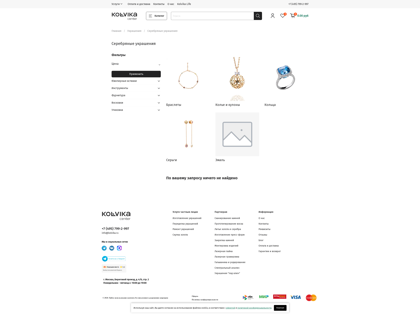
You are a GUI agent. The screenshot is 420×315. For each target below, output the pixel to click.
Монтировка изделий (226, 245)
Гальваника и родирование (230, 262)
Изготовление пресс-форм (230, 234)
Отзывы (263, 234)
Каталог (159, 15)
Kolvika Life (184, 4)
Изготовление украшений (187, 218)
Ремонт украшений (183, 229)
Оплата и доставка (139, 4)
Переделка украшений (185, 223)
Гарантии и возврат (270, 251)
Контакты (159, 4)
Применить (136, 74)
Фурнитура (118, 95)
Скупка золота (180, 234)
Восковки (117, 102)
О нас (171, 4)
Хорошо (280, 307)
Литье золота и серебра (228, 229)
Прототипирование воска (229, 223)
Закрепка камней (224, 240)
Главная (116, 30)
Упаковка (117, 109)
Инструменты (120, 88)
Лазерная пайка (224, 251)
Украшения (134, 30)
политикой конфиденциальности (254, 308)
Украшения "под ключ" (227, 273)
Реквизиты (265, 229)
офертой (230, 308)
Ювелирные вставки (124, 80)
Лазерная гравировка (227, 256)
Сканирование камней (227, 218)
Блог (261, 240)
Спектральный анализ (227, 267)
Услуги (116, 4)
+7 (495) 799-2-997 (298, 4)
